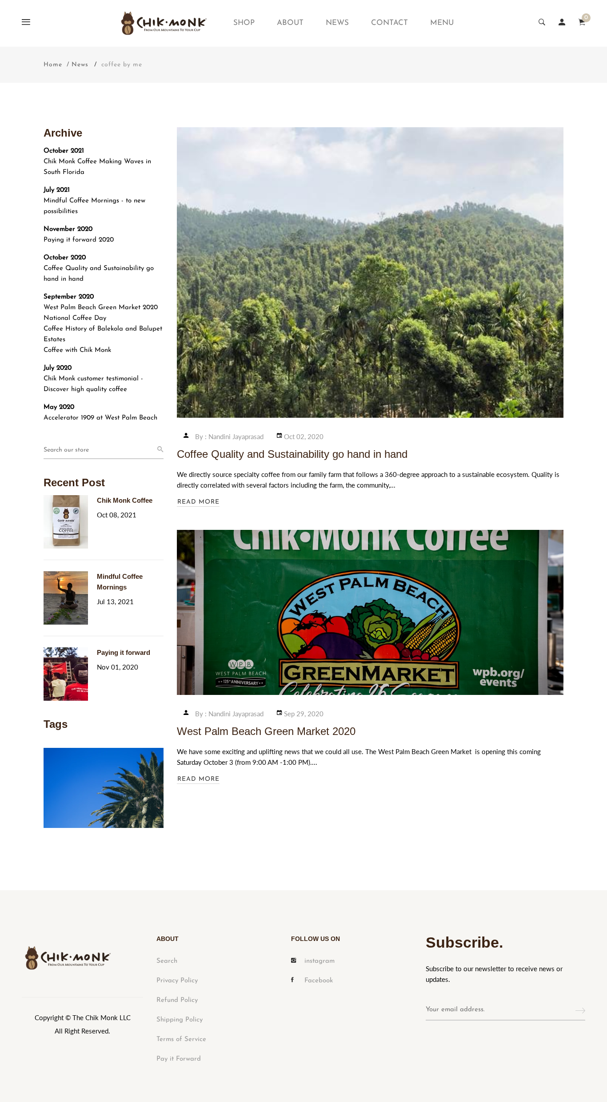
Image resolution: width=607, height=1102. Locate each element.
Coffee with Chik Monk (77, 350)
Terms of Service (181, 1039)
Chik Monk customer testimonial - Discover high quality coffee (93, 384)
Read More (198, 502)
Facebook (318, 980)
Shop (244, 23)
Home (53, 64)
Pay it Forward (178, 1059)
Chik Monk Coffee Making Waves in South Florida (97, 167)
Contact (389, 23)
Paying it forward (123, 652)
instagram (319, 961)
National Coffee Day (75, 318)
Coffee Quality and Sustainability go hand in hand (99, 274)
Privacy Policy (177, 980)
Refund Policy (177, 1000)
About (290, 23)
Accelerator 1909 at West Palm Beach (100, 418)
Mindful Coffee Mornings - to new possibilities (94, 206)
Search (166, 961)
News (337, 23)
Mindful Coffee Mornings (120, 582)
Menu (442, 23)
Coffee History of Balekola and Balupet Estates (103, 334)
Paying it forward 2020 (79, 240)
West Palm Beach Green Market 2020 (101, 307)
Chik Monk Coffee (124, 500)
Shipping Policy (179, 1020)
